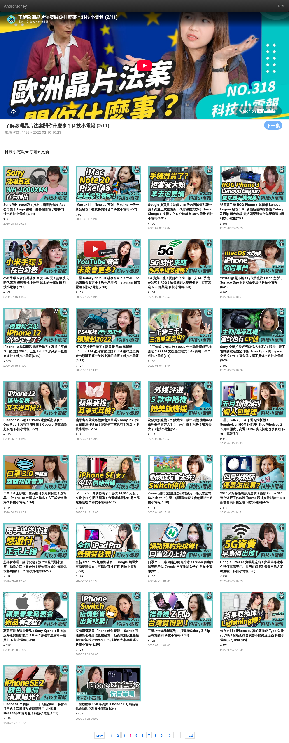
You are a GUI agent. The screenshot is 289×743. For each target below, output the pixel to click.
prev (99, 735)
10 (169, 735)
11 (177, 735)
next (190, 735)
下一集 (273, 125)
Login (281, 5)
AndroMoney (15, 6)
